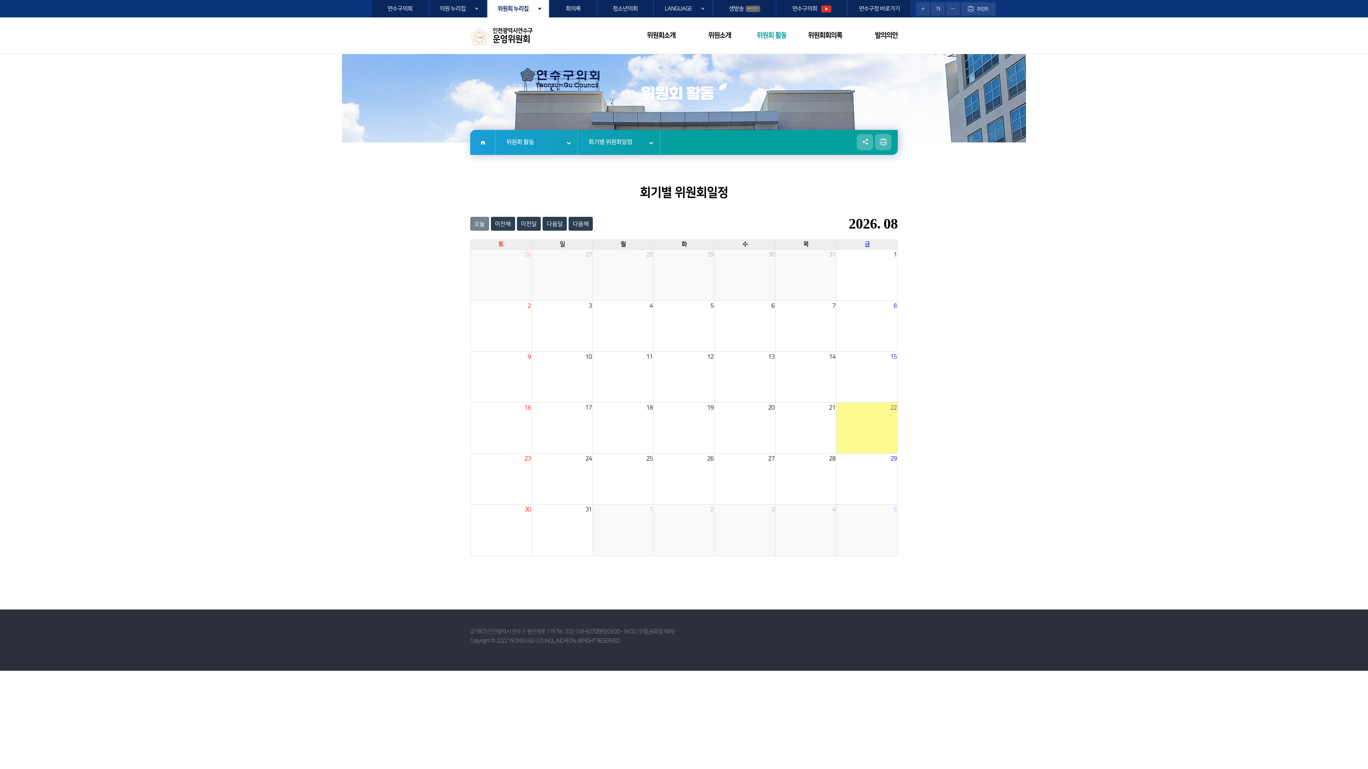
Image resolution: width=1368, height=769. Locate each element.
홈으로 (483, 142)
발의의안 (886, 35)
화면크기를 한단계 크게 (923, 9)
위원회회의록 (825, 35)
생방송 (743, 8)
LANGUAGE (678, 8)
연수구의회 (400, 8)
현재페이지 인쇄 (883, 142)
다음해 (581, 224)
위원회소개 (661, 35)
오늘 (479, 224)
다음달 (555, 224)
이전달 (529, 224)
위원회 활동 (772, 35)
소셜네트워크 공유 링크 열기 (865, 142)
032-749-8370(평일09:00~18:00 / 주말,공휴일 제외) (619, 631)
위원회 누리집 (513, 8)
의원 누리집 (453, 8)
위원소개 (719, 35)
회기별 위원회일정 (610, 142)
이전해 (503, 224)
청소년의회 (625, 8)
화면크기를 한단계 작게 (953, 9)
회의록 (573, 8)
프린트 (983, 8)
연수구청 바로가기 (879, 8)
